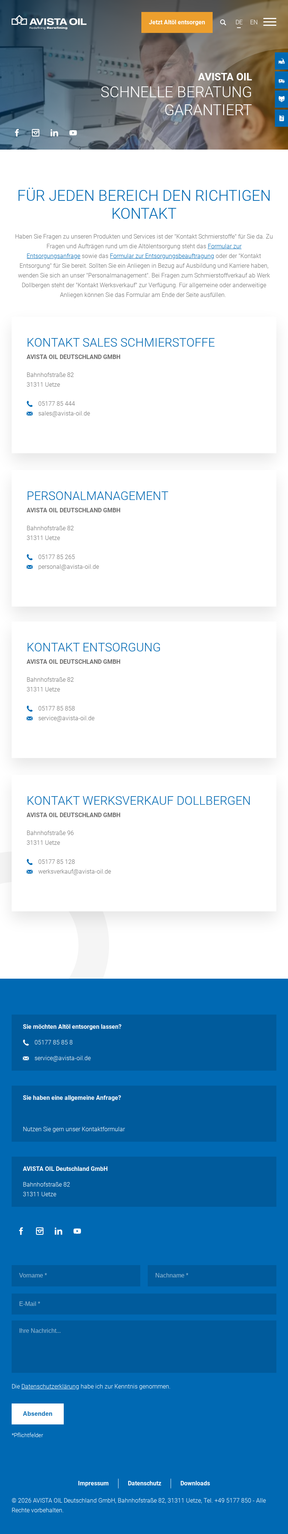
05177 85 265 (56, 557)
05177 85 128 (56, 861)
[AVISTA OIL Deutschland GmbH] (49, 22)
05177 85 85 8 (53, 1042)
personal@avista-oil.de (68, 566)
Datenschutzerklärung (50, 1386)
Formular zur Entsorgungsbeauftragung (162, 256)
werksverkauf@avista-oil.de (74, 871)
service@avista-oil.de (66, 718)
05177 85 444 (56, 403)
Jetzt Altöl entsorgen (177, 22)
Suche (223, 22)
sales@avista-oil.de (64, 413)
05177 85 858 (56, 708)
